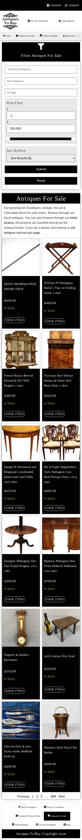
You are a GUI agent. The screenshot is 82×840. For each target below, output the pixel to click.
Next (62, 796)
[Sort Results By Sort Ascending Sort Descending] (41, 158)
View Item (14, 320)
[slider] (8, 139)
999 (53, 796)
